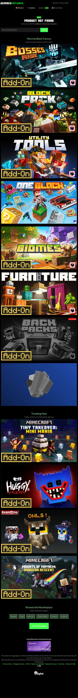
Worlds (13, 616)
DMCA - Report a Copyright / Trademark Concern (41, 664)
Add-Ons (31, 616)
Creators (64, 616)
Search (44, 30)
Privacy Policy (7, 664)
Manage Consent (18, 664)
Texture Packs (42, 616)
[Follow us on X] (38, 666)
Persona (54, 616)
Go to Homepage (39, 626)
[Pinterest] (40, 666)
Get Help (61, 664)
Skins (21, 616)
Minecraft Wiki (70, 664)
